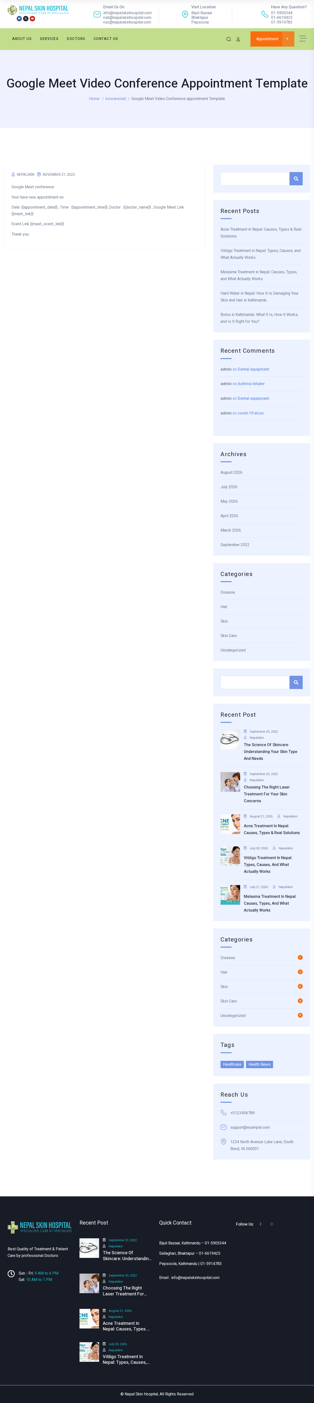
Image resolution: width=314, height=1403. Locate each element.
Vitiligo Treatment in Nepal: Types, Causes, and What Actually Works (261, 254)
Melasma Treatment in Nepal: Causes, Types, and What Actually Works (259, 275)
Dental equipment (253, 369)
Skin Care (229, 635)
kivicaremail (116, 98)
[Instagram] (25, 18)
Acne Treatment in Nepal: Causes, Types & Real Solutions (261, 232)
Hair (224, 606)
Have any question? (289, 7)
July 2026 (229, 487)
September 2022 (235, 544)
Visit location (203, 7)
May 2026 (229, 501)
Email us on (113, 7)
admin (226, 369)
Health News (260, 1064)
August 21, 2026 (261, 816)
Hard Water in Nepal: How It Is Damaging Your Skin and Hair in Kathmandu (260, 296)
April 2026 (229, 516)
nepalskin (25, 174)
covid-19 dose (250, 413)
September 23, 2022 (264, 731)
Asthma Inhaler (251, 383)
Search (296, 178)
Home (94, 98)
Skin (224, 621)
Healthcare (232, 1064)
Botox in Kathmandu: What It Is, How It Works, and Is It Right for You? (259, 318)
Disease (228, 592)
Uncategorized (233, 650)
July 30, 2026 (259, 848)
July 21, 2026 (259, 887)
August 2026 (231, 472)
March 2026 (231, 530)
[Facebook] (19, 18)
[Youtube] (32, 18)
